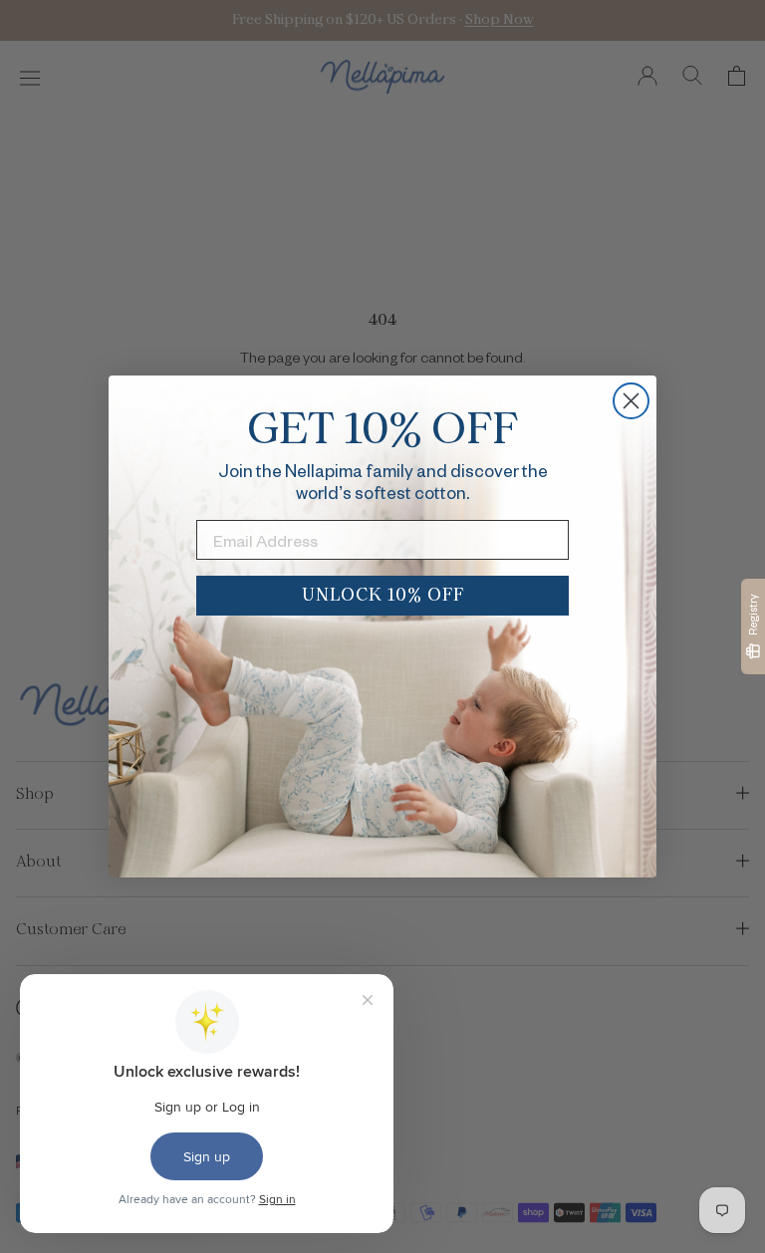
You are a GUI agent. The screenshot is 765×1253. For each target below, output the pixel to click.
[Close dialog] (631, 400)
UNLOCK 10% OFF (383, 596)
